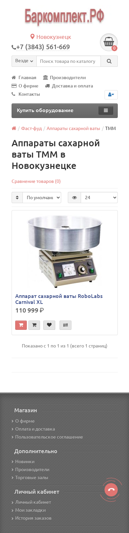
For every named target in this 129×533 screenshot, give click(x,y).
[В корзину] (21, 325)
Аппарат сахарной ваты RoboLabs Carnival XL (59, 299)
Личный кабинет (33, 502)
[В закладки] (49, 325)
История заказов (33, 518)
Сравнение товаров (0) (36, 181)
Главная (27, 77)
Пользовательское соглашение (49, 437)
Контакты (29, 94)
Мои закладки (30, 510)
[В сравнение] (65, 325)
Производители (68, 77)
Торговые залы (31, 477)
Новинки (24, 461)
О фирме (28, 85)
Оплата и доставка (35, 429)
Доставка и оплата (72, 85)
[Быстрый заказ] (34, 325)
